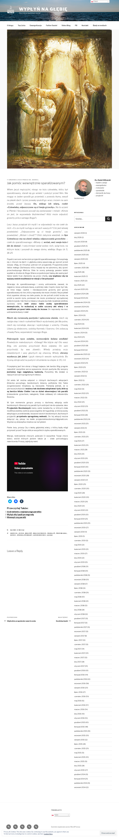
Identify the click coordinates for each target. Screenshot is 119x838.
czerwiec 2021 (79, 437)
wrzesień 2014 (79, 787)
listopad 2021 (79, 415)
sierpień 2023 (79, 363)
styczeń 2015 (79, 770)
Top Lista (21, 25)
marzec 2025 (79, 281)
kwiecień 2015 (79, 757)
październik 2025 (80, 250)
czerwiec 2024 (80, 320)
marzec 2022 (79, 398)
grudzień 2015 (79, 722)
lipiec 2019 (78, 536)
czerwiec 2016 (79, 696)
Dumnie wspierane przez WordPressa (65, 827)
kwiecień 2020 (80, 497)
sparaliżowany (24, 535)
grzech (14, 533)
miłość (28, 533)
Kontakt (85, 25)
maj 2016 (77, 701)
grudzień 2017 (79, 618)
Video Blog (66, 25)
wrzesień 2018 (79, 580)
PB (76, 25)
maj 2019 (77, 545)
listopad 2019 (79, 519)
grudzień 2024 (79, 294)
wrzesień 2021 (79, 424)
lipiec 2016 (78, 692)
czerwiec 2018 (79, 592)
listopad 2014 (79, 779)
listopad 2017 (79, 623)
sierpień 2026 (79, 233)
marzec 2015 (79, 761)
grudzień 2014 (79, 774)
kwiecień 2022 (79, 393)
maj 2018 (77, 597)
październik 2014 (80, 783)
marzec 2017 (79, 657)
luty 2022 (77, 402)
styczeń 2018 (79, 614)
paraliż (51, 533)
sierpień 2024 (79, 311)
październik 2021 (80, 419)
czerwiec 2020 (80, 488)
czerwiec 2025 (80, 268)
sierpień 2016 (79, 688)
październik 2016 (80, 679)
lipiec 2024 (78, 315)
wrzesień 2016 (79, 683)
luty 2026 (77, 237)
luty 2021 (77, 454)
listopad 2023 (79, 350)
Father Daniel (51, 25)
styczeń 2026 (79, 242)
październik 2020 (80, 471)
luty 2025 (77, 285)
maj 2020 (78, 493)
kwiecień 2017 (79, 653)
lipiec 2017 (78, 640)
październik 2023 (80, 354)
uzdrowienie (39, 535)
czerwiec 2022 (80, 385)
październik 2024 (80, 302)
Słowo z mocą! (17, 530)
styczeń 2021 (79, 458)
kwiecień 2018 (79, 601)
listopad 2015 (79, 727)
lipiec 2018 (78, 588)
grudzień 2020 (79, 463)
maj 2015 (77, 753)
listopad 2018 (79, 571)
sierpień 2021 (79, 428)
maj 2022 (77, 389)
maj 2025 (77, 272)
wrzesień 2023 (80, 359)
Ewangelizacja (36, 25)
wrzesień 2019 (79, 528)
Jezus (21, 533)
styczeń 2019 (79, 562)
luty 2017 (77, 662)
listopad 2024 (79, 298)
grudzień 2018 (79, 566)
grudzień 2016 (79, 670)
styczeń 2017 (79, 666)
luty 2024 (77, 337)
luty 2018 (77, 610)
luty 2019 (77, 558)
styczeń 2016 (79, 718)
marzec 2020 (79, 502)
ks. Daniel (34, 180)
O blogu (10, 25)
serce (13, 535)
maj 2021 (77, 441)
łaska (50, 535)
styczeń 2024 (79, 341)
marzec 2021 (79, 450)
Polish (56, 815)
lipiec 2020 (78, 484)
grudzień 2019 (79, 515)
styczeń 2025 (79, 289)
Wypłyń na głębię (43, 9)
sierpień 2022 (79, 376)
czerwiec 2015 (79, 748)
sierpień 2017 (79, 636)
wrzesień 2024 (80, 307)
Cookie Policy (48, 834)
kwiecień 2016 (79, 705)
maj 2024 (77, 324)
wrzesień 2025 (80, 255)
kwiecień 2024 (80, 328)
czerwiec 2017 (79, 644)
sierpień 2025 (79, 259)
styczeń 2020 (79, 510)
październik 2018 (80, 575)
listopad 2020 (79, 467)
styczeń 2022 (79, 406)
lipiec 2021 (78, 432)
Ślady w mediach (100, 25)
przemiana (61, 533)
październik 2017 (80, 627)
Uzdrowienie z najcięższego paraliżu (24, 512)
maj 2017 (77, 649)
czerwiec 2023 (80, 372)
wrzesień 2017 (79, 631)
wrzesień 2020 (80, 476)
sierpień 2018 (79, 584)
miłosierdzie (39, 533)
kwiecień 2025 (80, 276)
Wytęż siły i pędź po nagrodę (20, 514)
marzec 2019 (79, 553)
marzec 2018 (79, 605)
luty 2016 (77, 714)
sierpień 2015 (79, 740)
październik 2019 (80, 523)
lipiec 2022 (78, 380)
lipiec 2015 (78, 744)
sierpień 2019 (79, 532)
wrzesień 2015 (79, 735)
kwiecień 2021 (79, 445)
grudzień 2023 (79, 346)
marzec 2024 (79, 333)
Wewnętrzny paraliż (16, 517)
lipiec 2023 (78, 367)
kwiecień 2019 (79, 549)
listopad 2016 (79, 675)
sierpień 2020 (79, 480)
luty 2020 (78, 506)
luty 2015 (77, 766)
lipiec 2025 (78, 263)
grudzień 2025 (79, 246)
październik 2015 (80, 731)
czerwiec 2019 (79, 540)
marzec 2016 (79, 709)
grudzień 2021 (79, 411)
